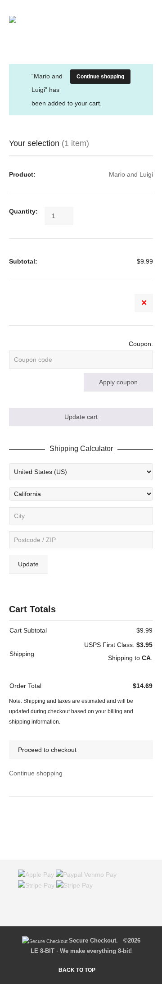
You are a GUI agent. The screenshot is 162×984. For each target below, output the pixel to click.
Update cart (81, 416)
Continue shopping (100, 76)
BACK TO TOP (76, 970)
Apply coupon (118, 382)
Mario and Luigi (131, 174)
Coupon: (141, 343)
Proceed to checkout (47, 749)
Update (28, 564)
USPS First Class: (118, 644)
